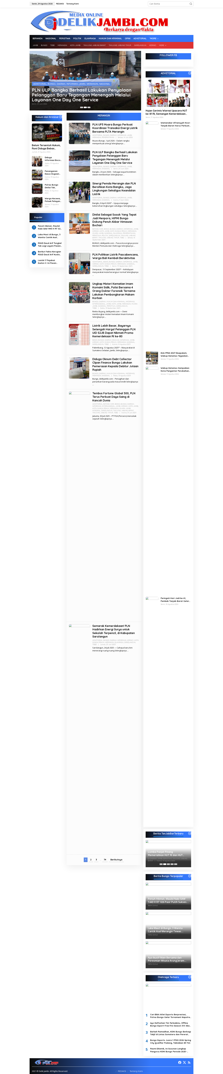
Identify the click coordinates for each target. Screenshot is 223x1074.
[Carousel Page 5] (175, 864)
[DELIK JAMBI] (99, 21)
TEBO (122, 238)
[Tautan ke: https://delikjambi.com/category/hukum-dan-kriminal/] (61, 117)
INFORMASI (72, 83)
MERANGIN (92, 83)
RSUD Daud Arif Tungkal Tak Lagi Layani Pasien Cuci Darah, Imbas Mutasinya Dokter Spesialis (50, 244)
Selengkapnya (117, 143)
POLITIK (105, 235)
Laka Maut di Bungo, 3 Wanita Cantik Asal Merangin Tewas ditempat (49, 236)
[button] (190, 3)
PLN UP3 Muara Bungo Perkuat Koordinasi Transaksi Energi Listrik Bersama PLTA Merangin (115, 128)
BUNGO (52, 83)
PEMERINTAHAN (108, 137)
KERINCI (95, 231)
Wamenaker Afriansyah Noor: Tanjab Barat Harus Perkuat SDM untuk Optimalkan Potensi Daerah (175, 124)
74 (105, 859)
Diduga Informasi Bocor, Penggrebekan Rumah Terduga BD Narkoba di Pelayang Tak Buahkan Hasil (53, 158)
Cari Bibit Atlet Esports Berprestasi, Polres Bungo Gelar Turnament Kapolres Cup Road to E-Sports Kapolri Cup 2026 (170, 1016)
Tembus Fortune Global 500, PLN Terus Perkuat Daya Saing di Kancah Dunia (113, 397)
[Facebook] (180, 1062)
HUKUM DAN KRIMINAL (115, 302)
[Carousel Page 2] (85, 107)
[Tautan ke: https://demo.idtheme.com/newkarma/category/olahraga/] (190, 977)
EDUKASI (115, 340)
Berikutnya (116, 859)
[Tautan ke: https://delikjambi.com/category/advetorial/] (190, 73)
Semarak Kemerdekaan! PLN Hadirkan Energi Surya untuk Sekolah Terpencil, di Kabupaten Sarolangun (113, 631)
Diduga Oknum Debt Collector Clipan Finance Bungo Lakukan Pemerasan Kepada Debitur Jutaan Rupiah (115, 364)
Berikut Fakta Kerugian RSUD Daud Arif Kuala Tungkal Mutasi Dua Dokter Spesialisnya (49, 253)
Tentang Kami (136, 1071)
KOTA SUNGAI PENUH (118, 231)
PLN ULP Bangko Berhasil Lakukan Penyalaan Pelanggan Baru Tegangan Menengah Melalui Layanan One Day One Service (114, 157)
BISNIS (106, 229)
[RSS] (189, 1062)
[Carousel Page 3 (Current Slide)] (88, 107)
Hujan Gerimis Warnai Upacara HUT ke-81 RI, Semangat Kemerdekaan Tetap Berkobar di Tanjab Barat (166, 112)
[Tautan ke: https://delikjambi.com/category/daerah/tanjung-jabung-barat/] (190, 833)
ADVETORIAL (39, 83)
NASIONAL (104, 83)
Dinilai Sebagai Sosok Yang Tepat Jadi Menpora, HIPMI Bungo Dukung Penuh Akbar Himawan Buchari (114, 220)
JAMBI (82, 83)
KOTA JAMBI (104, 231)
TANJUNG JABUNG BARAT (123, 410)
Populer (38, 217)
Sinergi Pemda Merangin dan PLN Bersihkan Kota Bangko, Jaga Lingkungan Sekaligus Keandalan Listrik (79, 95)
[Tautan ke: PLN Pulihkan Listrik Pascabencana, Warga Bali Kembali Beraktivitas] (79, 263)
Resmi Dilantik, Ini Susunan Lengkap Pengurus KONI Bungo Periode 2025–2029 (168, 1050)
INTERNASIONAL (98, 304)
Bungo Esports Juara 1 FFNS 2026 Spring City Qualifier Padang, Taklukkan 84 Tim (170, 1041)
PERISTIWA (96, 235)
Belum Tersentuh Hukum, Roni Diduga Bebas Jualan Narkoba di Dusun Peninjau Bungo (46, 147)
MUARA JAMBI (98, 233)
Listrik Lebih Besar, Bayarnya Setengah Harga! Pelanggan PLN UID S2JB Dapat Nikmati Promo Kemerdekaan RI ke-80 (113, 331)
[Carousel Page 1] (81, 107)
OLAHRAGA (117, 233)
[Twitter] (184, 1062)
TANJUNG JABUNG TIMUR (108, 238)
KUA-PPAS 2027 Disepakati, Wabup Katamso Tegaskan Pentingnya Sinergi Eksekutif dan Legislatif (175, 354)
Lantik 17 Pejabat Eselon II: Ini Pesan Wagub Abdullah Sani (48, 261)
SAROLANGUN (114, 235)
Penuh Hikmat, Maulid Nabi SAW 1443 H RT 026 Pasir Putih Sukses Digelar (50, 227)
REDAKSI (122, 1071)
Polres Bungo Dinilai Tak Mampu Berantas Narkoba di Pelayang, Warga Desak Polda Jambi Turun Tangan (51, 186)
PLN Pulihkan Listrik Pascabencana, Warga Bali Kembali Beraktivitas (115, 256)
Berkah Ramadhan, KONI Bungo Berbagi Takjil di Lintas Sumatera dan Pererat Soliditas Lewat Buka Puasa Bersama (170, 1033)
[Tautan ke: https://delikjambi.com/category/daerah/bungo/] (190, 876)
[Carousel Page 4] (172, 864)
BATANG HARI (97, 229)
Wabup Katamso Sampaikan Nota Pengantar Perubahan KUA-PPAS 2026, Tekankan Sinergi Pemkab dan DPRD (175, 369)
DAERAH (61, 83)
